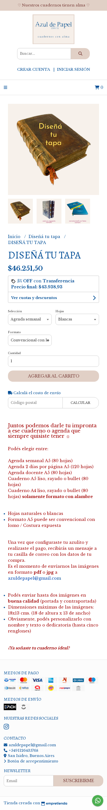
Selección (15, 311)
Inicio (15, 236)
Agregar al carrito (53, 376)
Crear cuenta (33, 69)
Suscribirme (78, 780)
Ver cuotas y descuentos (34, 298)
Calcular (80, 403)
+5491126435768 (23, 750)
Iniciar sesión (73, 69)
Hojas (59, 311)
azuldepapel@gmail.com (32, 745)
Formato (14, 332)
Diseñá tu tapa (44, 236)
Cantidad (14, 353)
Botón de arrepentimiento (32, 761)
